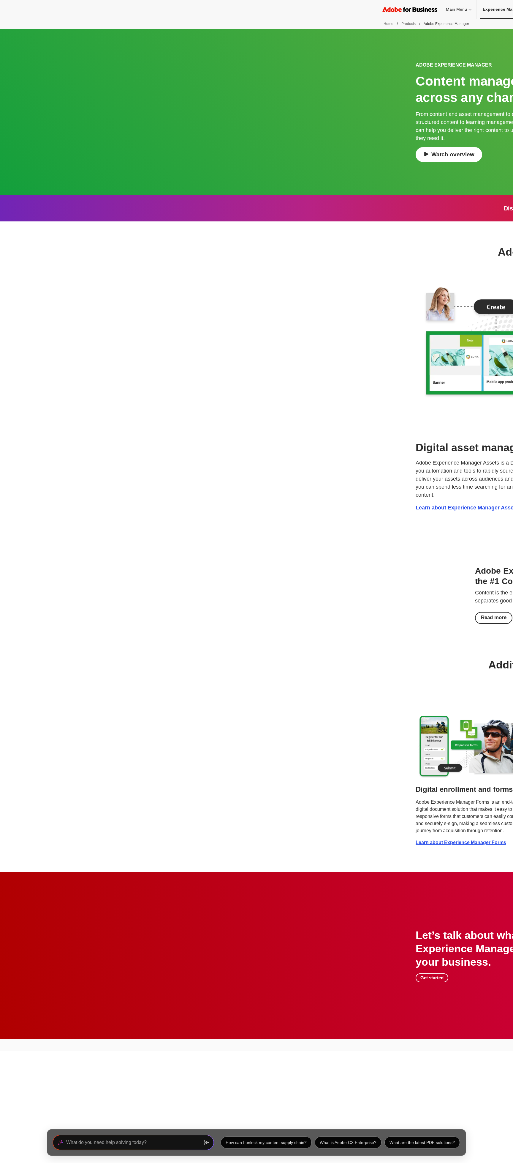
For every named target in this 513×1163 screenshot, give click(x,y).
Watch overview (452, 154)
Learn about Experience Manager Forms (461, 842)
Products (408, 24)
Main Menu (456, 9)
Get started (432, 977)
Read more (493, 617)
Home (388, 24)
